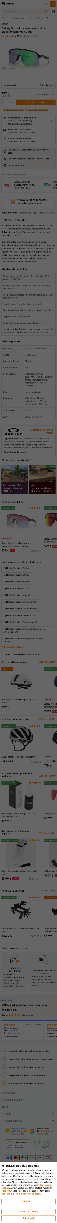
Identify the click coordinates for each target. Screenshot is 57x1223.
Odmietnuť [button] (28, 1218)
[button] (6, 1191)
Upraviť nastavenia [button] (28, 1211)
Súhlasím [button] (28, 1201)
